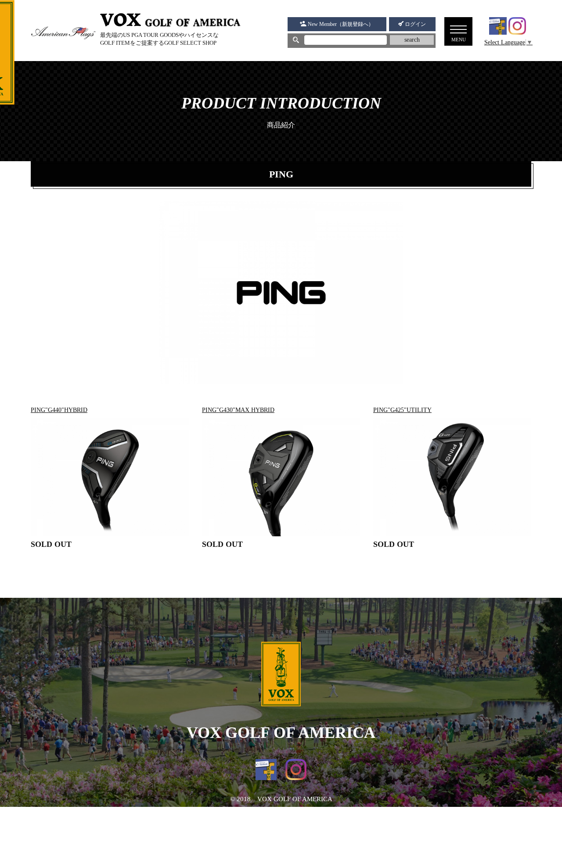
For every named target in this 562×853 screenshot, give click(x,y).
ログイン (414, 24)
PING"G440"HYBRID (59, 410)
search (412, 39)
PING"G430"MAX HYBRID (238, 410)
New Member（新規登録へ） (340, 24)
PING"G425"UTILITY (402, 410)
